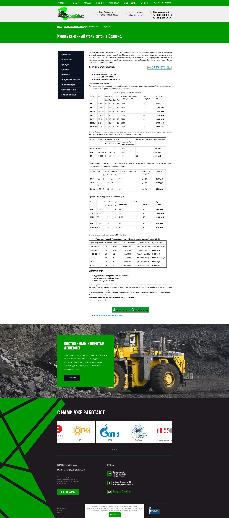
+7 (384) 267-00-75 (162, 18)
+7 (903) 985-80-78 (162, 15)
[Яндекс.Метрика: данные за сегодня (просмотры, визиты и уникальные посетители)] (155, 508)
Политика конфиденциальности (71, 470)
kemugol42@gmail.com (122, 492)
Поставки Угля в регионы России (74, 27)
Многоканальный (161, 13)
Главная (59, 27)
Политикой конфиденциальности (125, 511)
